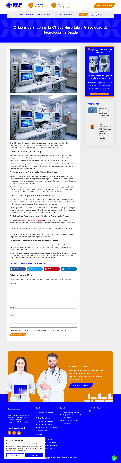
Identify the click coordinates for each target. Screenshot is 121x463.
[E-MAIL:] (53, 5)
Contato (67, 14)
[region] (24, 448)
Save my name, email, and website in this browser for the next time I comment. (39, 330)
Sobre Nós (51, 14)
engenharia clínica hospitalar (32, 220)
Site (11, 322)
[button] (18, 269)
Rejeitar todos (15, 455)
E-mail (12, 315)
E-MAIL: (60, 4)
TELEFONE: (39, 4)
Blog (60, 14)
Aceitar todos (34, 455)
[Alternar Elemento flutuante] (114, 458)
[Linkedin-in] (14, 433)
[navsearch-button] (92, 14)
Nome (12, 307)
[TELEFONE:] (30, 5)
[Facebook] (97, 14)
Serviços (40, 14)
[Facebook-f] (9, 433)
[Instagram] (105, 14)
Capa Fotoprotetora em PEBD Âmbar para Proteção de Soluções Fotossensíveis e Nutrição (105, 131)
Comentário (14, 283)
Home (22, 14)
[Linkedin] (101, 14)
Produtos (29, 14)
